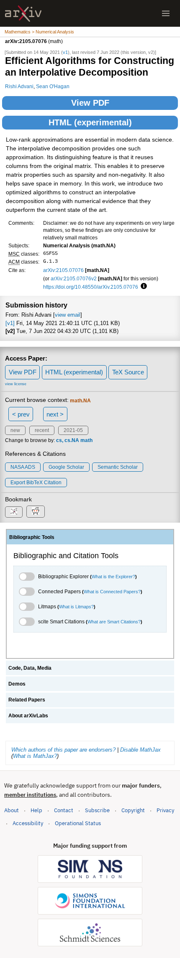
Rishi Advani (19, 86)
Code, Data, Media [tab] (29, 668)
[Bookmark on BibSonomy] (14, 512)
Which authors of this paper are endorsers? (63, 750)
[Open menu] (166, 13)
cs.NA (71, 440)
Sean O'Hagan (52, 86)
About (11, 810)
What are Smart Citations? (114, 621)
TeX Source (128, 372)
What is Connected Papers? (112, 591)
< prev (21, 414)
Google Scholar (66, 467)
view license (15, 384)
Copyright (133, 810)
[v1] (10, 323)
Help (36, 810)
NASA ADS (22, 467)
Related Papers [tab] (26, 699)
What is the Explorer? (113, 576)
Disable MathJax (140, 750)
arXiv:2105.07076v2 (74, 278)
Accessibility (28, 823)
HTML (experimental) (90, 122)
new (15, 430)
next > (55, 414)
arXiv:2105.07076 (63, 270)
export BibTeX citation (36, 482)
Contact (63, 810)
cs (59, 440)
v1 (65, 52)
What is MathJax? (35, 756)
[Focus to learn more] (142, 286)
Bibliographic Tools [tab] (31, 537)
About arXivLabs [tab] (28, 715)
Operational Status (78, 823)
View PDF (90, 102)
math (86, 440)
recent (42, 430)
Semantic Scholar (118, 467)
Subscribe (97, 810)
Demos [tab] (17, 683)
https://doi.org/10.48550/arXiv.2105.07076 (90, 287)
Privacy (165, 810)
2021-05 (73, 430)
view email (67, 315)
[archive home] (23, 13)
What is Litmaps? (76, 606)
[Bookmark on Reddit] (35, 512)
